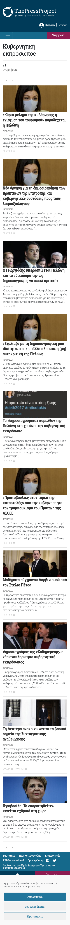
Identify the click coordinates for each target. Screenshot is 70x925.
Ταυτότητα (9, 855)
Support (58, 35)
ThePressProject (35, 10)
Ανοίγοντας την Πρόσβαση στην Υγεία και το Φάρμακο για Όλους (29, 866)
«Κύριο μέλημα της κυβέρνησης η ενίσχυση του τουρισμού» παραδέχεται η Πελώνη (34, 120)
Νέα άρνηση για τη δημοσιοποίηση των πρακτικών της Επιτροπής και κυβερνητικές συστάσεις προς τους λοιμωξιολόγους (34, 196)
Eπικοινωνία (52, 855)
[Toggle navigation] (8, 35)
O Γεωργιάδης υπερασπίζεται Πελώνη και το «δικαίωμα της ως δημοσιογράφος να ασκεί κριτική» (33, 275)
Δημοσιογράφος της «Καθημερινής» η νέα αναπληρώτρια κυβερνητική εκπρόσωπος (33, 657)
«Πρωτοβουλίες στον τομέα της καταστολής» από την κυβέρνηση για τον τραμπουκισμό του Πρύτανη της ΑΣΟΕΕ (32, 505)
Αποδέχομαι (35, 896)
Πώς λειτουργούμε (30, 855)
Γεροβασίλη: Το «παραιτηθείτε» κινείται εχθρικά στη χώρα (28, 808)
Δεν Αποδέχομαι (35, 906)
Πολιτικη (7, 151)
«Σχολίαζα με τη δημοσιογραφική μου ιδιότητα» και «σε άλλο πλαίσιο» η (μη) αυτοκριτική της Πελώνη (34, 348)
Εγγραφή (62, 25)
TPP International (13, 860)
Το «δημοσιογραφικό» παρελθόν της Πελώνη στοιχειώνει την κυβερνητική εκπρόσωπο (34, 425)
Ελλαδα (6, 768)
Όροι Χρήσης (35, 860)
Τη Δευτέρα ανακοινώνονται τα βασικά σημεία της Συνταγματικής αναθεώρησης (34, 734)
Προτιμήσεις (35, 916)
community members (41, 15)
